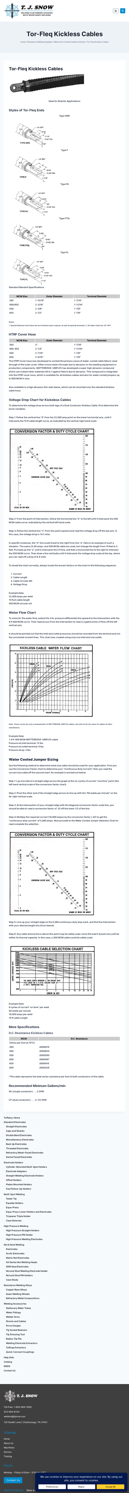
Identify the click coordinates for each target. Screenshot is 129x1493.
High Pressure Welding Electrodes (24, 1239)
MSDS (7, 1366)
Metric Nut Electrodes (17, 1257)
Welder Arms (13, 1316)
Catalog (8, 1361)
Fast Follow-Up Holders (18, 1188)
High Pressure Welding (16, 1226)
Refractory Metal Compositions (22, 1298)
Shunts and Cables (16, 1321)
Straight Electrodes (16, 1126)
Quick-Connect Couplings (20, 1352)
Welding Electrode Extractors (21, 1343)
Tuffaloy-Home (12, 1117)
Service (7, 1452)
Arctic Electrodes (15, 1253)
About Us (8, 1443)
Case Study (12, 1279)
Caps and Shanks (15, 1130)
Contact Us (10, 1370)
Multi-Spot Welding (14, 1194)
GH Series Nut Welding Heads (21, 1262)
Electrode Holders (13, 1162)
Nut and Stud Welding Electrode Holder (27, 1271)
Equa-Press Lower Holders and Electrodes (29, 1211)
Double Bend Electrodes (19, 1135)
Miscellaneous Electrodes (20, 1139)
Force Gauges (13, 1325)
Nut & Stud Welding (14, 1244)
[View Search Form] (122, 10)
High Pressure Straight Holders (22, 1230)
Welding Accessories (15, 1303)
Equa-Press (12, 1207)
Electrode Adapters (16, 1171)
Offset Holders (14, 1180)
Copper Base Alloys (16, 1289)
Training (8, 1456)
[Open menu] (116, 10)
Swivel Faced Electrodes (19, 1157)
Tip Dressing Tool (15, 1334)
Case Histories (14, 1220)
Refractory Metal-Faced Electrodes (24, 1152)
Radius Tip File (14, 1338)
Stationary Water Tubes (18, 1308)
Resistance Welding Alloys (18, 1285)
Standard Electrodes (15, 1122)
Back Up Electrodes (16, 1144)
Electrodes (12, 1249)
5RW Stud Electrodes (17, 1266)
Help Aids (9, 1357)
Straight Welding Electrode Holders (25, 1175)
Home (7, 1438)
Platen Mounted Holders (19, 1184)
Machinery (9, 1447)
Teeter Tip (11, 1198)
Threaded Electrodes (17, 1148)
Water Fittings (13, 1312)
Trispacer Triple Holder (18, 1216)
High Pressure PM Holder (19, 1234)
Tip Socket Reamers (16, 1330)
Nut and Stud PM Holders (19, 1275)
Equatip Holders (14, 1203)
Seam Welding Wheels (18, 1294)
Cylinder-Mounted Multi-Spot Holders (26, 1167)
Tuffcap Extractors (16, 1347)
